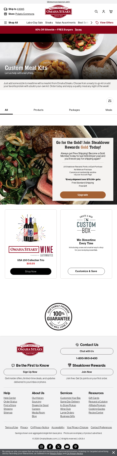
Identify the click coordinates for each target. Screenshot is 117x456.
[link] (58, 2)
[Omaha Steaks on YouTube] (67, 447)
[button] (96, 11)
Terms (78, 29)
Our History (38, 398)
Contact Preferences (101, 427)
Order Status (10, 401)
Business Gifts (67, 416)
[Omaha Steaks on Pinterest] (76, 447)
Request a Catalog (98, 401)
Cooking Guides (97, 409)
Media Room (38, 412)
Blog (34, 416)
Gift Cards (94, 398)
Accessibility (57, 427)
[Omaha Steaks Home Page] (58, 11)
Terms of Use (11, 427)
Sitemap (8, 412)
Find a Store (10, 405)
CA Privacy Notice (39, 427)
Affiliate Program (97, 405)
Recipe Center (96, 412)
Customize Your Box (70, 398)
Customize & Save (86, 271)
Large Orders (67, 412)
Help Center (10, 398)
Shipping (8, 409)
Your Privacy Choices (77, 427)
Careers (36, 409)
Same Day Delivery (70, 401)
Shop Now (30, 271)
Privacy (24, 427)
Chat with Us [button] (87, 351)
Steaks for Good (40, 405)
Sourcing (36, 401)
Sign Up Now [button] (30, 371)
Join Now (87, 371)
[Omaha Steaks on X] (58, 447)
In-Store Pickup (68, 405)
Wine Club (65, 409)
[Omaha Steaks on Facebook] (50, 447)
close (113, 452)
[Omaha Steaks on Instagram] (41, 447)
